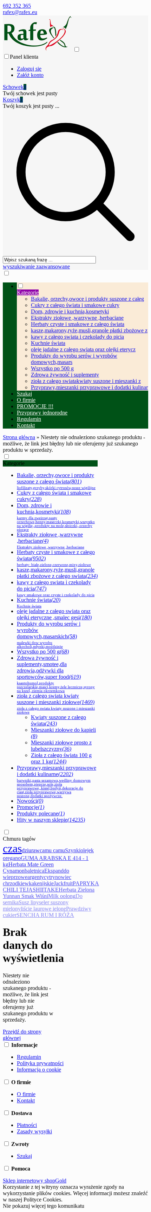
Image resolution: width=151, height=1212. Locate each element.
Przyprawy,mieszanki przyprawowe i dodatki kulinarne (56, 781)
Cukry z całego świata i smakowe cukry (75, 305)
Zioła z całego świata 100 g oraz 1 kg (61, 758)
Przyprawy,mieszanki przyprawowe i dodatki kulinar (89, 387)
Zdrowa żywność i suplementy (65, 375)
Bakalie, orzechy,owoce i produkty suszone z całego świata (56, 481)
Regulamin (29, 1057)
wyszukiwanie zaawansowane (36, 266)
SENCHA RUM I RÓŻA (45, 915)
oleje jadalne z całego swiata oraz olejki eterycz (83, 349)
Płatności (27, 1125)
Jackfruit (63, 883)
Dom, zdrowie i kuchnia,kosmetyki (70, 311)
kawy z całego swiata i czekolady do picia (77, 337)
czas (12, 848)
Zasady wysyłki (34, 1131)
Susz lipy (29, 902)
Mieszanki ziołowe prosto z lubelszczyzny (61, 745)
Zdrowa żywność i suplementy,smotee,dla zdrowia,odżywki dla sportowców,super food (56, 674)
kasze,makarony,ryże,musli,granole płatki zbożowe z (89, 330)
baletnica (34, 871)
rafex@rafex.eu (20, 12)
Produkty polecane (41, 813)
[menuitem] (82, 336)
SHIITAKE (46, 890)
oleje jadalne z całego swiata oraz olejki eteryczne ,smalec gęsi (54, 614)
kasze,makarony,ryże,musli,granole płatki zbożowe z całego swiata (57, 573)
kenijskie (44, 883)
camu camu (52, 850)
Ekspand (54, 871)
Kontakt (26, 1100)
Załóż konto (30, 75)
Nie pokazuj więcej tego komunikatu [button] (43, 1206)
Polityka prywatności (40, 1063)
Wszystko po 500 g (52, 368)
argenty (35, 877)
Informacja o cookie (39, 1070)
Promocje (30, 807)
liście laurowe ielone (43, 909)
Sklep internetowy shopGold (34, 1181)
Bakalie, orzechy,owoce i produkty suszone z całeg (87, 299)
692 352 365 (17, 6)
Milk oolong (62, 896)
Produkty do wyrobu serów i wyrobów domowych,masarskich (48, 635)
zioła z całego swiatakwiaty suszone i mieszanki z (86, 381)
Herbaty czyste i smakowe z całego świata (77, 324)
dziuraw (31, 850)
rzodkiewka (21, 883)
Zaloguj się (29, 69)
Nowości (30, 801)
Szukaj (24, 1156)
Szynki (72, 850)
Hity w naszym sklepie (51, 820)
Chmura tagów (19, 839)
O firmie (26, 1094)
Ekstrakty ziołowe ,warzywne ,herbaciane (77, 318)
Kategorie (14, 463)
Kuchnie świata (48, 343)
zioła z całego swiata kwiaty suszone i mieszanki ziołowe (56, 703)
